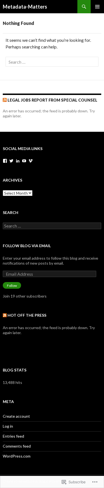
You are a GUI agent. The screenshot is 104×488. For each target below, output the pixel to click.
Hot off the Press (26, 315)
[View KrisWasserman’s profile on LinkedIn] (18, 161)
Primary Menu (97, 6)
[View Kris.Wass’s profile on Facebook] (5, 161)
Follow (12, 285)
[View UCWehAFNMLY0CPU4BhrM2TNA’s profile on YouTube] (24, 161)
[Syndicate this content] (5, 100)
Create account (16, 416)
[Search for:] (52, 61)
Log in (8, 426)
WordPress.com (17, 456)
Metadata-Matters (25, 7)
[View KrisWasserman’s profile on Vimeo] (30, 161)
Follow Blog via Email (27, 245)
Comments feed (17, 446)
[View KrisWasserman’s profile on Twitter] (11, 161)
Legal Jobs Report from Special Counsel (52, 100)
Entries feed (13, 436)
